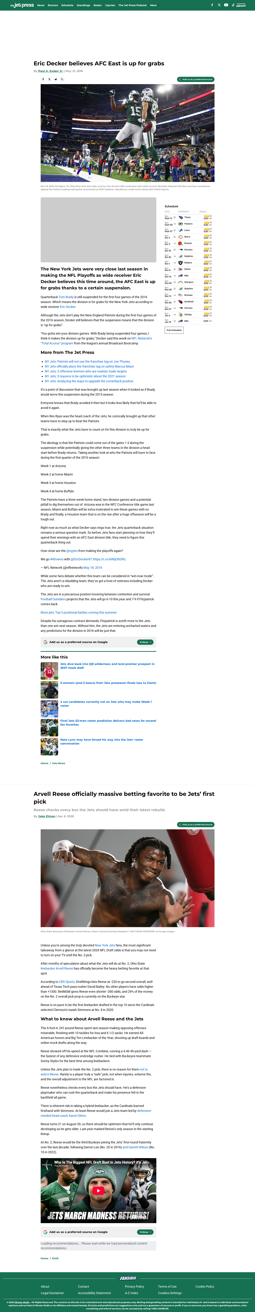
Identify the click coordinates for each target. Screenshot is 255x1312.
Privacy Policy (134, 1286)
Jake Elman (46, 816)
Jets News (58, 763)
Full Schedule (174, 330)
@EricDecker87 (81, 559)
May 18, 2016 (92, 567)
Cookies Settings (170, 1293)
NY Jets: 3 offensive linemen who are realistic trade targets (86, 371)
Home (44, 763)
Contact (83, 1286)
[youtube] (226, 5)
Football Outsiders (53, 599)
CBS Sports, (67, 982)
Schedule (67, 5)
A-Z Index (131, 1293)
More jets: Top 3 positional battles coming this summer (79, 612)
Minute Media (22, 1302)
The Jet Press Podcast (132, 5)
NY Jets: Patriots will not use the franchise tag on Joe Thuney (87, 361)
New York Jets (105, 945)
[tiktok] (233, 5)
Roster (98, 5)
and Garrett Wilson (135, 1147)
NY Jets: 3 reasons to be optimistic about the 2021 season (85, 376)
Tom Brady (66, 297)
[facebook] (212, 5)
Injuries (110, 5)
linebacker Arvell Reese (57, 968)
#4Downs (56, 559)
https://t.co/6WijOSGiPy (109, 559)
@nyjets (72, 551)
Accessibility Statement (94, 1293)
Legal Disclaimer (52, 1293)
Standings (83, 5)
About (45, 1286)
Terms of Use (167, 1286)
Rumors (53, 5)
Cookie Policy (205, 1286)
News (40, 5)
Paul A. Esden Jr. (50, 71)
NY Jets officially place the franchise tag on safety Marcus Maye (89, 366)
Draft (55, 1258)
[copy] (62, 79)
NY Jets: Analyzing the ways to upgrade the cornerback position (89, 381)
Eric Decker (67, 307)
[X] (219, 5)
